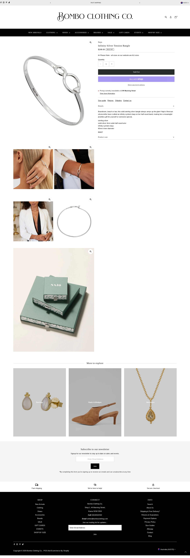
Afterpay (150, 529)
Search (150, 504)
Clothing (51, 32)
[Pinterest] (6, 2)
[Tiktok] (9, 2)
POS (45, 551)
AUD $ (185, 3)
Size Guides (150, 525)
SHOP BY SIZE (154, 32)
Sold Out (136, 72)
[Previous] (50, 2)
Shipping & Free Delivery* (150, 511)
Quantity (101, 59)
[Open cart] (175, 17)
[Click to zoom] (90, 42)
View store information (107, 93)
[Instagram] (3, 2)
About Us (150, 508)
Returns (111, 100)
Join (95, 466)
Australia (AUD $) (167, 549)
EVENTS (138, 32)
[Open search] (166, 17)
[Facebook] (1, 2)
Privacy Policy (150, 522)
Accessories (81, 32)
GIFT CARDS (124, 32)
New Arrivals (34, 32)
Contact (150, 532)
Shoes (65, 32)
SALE (110, 32)
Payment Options (150, 518)
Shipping (118, 100)
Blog (150, 536)
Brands (97, 32)
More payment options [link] (136, 85)
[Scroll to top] (185, 552)
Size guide (102, 100)
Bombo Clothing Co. (34, 551)
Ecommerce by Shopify (60, 551)
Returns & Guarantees (150, 515)
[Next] (139, 2)
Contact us (127, 100)
